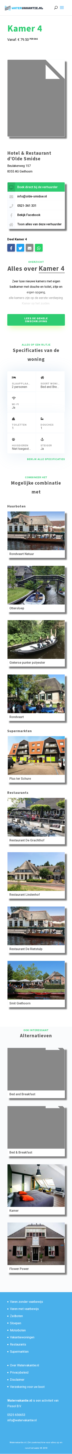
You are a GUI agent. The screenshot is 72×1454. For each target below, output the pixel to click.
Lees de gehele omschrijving (36, 320)
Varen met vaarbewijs (24, 1309)
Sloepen (15, 1323)
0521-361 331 (26, 205)
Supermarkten (19, 1351)
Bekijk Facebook (28, 215)
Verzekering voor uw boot (27, 1387)
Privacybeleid (19, 1372)
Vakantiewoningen (22, 1337)
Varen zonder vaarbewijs (26, 1302)
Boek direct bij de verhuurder (37, 187)
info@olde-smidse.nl (32, 196)
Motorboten (18, 1330)
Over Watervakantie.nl (24, 1365)
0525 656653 (16, 1415)
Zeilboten (16, 1316)
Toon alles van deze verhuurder (39, 224)
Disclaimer (17, 1379)
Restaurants (18, 1344)
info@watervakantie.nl (22, 1420)
